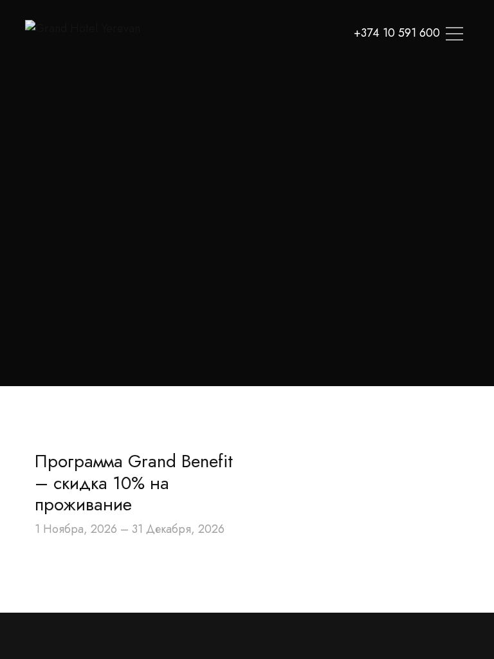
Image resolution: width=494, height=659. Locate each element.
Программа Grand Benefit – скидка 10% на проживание (134, 482)
